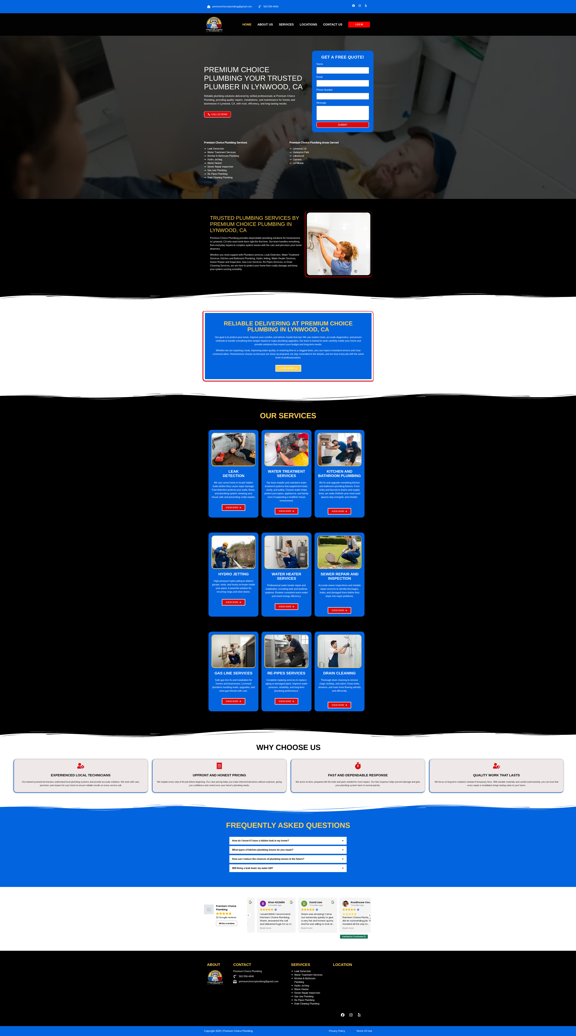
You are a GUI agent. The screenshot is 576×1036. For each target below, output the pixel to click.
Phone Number (324, 90)
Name (320, 64)
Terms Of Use (364, 1031)
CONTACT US (332, 24)
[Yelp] (366, 5)
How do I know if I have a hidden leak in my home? (260, 840)
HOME (246, 24)
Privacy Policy (337, 1031)
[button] (288, 841)
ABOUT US (265, 24)
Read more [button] (257, 928)
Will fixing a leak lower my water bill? (252, 868)
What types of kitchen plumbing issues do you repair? (262, 850)
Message (321, 102)
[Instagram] (359, 5)
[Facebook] (353, 5)
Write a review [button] (226, 923)
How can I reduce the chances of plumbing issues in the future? (268, 859)
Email (319, 77)
